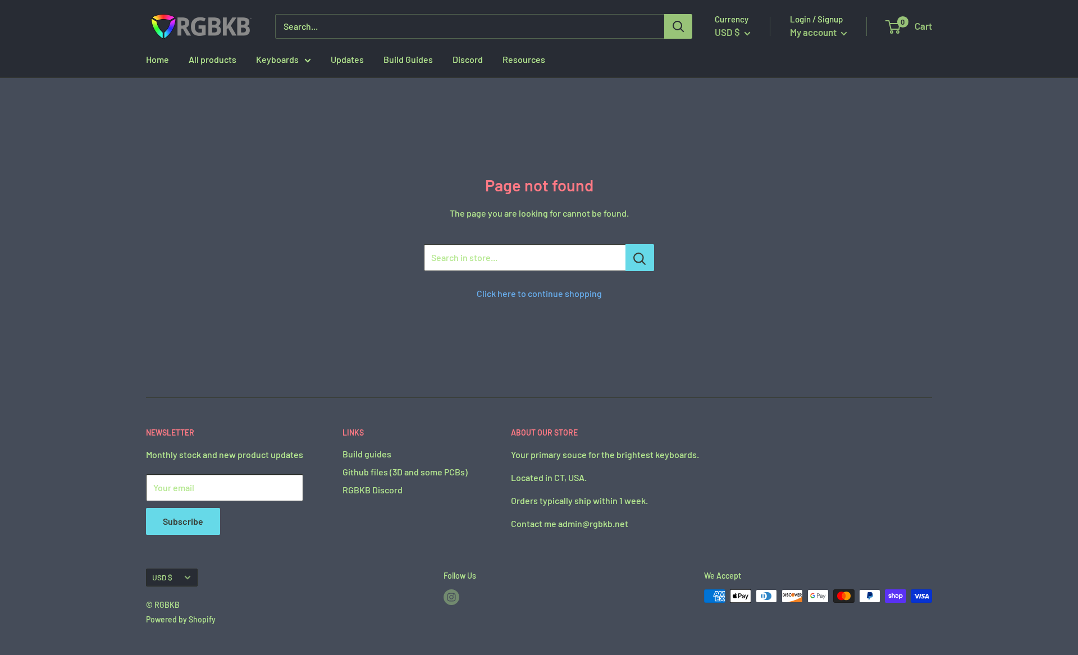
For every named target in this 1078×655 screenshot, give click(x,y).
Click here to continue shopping (539, 293)
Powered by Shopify (181, 619)
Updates (347, 59)
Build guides (366, 453)
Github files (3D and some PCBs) (405, 471)
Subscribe (183, 521)
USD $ (162, 577)
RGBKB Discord (372, 489)
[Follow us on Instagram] (451, 597)
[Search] (678, 26)
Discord (468, 59)
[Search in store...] (639, 257)
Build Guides (408, 59)
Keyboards (277, 59)
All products (212, 59)
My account (814, 32)
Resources (524, 59)
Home (157, 59)
